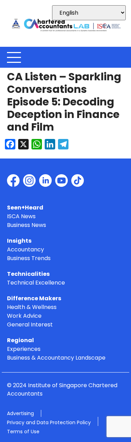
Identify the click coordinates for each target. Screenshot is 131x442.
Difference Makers (34, 298)
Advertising (20, 413)
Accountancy (25, 249)
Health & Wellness (32, 307)
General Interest (30, 325)
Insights (19, 241)
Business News (26, 225)
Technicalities (28, 274)
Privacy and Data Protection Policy (49, 422)
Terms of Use (23, 431)
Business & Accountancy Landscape (56, 358)
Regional (20, 340)
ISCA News (21, 216)
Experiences (24, 349)
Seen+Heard (25, 208)
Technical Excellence (36, 283)
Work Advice (24, 316)
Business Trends (29, 258)
